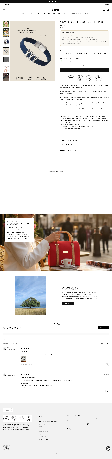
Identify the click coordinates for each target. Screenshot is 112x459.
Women (24, 14)
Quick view (15, 199)
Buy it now (84, 70)
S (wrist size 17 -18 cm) (67, 53)
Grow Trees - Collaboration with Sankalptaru (49, 421)
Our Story (41, 416)
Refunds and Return (43, 431)
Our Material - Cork (43, 439)
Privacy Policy (42, 434)
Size (61, 50)
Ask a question (67, 144)
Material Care (66, 137)
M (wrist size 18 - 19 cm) (83, 53)
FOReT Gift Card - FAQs (44, 424)
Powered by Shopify (56, 453)
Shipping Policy (42, 436)
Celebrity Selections (73, 14)
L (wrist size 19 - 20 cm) (99, 53)
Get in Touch (6, 4)
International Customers (71, 133)
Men (33, 14)
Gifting (47, 14)
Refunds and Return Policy (72, 141)
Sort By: (96, 343)
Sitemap (40, 441)
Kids (40, 14)
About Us (56, 14)
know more (67, 304)
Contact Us (41, 419)
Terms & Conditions (43, 429)
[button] (28, 328)
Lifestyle (87, 14)
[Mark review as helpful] (107, 364)
